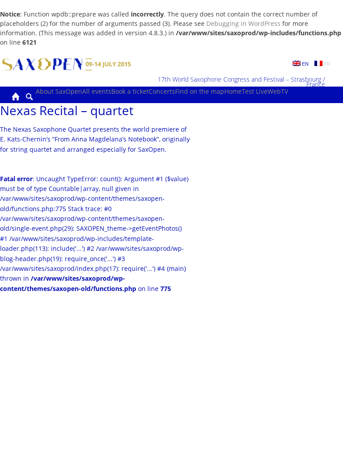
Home (233, 91)
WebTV (278, 91)
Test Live (255, 91)
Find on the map (199, 91)
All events (96, 91)
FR (326, 63)
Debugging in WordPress (243, 23)
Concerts (162, 91)
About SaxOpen (59, 91)
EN (305, 63)
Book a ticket (130, 91)
